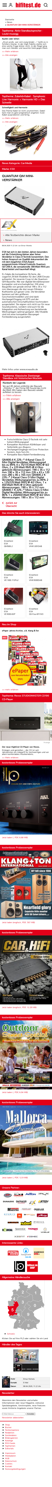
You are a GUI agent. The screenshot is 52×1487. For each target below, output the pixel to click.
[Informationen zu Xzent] (19, 1236)
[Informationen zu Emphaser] (21, 1202)
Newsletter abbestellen (13, 1417)
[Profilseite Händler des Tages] (26, 1360)
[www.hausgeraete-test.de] (26, 1257)
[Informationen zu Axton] (30, 1194)
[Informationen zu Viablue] (45, 1230)
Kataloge (9, 1440)
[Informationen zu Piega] (38, 1222)
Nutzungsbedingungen (15, 1469)
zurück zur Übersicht (11, 504)
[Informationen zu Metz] (42, 1216)
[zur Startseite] (28, 5)
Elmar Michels (29, 1379)
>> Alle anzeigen (9, 55)
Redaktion (9, 1432)
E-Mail (25, 1383)
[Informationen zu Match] (29, 1215)
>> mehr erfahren (10, 689)
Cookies (8, 1463)
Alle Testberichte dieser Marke (22, 235)
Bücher (8, 1427)
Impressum (10, 1453)
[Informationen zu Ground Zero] (26, 1209)
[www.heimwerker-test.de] (38, 1257)
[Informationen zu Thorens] (33, 1229)
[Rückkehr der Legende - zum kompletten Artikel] (26, 418)
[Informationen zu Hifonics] (9, 1215)
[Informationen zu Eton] (43, 1202)
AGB (7, 1458)
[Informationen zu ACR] (7, 1195)
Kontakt (8, 1466)
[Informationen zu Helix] (38, 1209)
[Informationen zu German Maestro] (13, 1210)
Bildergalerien (11, 1438)
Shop (7, 1424)
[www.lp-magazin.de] (19, 1271)
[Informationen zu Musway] (13, 1222)
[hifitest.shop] (32, 1271)
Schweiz (11, 1333)
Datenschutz (11, 1461)
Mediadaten (10, 1455)
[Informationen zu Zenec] (32, 1236)
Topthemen (10, 1446)
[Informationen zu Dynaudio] (8, 1201)
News (8, 240)
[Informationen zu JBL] (19, 1216)
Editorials (9, 1448)
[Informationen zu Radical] (7, 1230)
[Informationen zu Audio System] (18, 1195)
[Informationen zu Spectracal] (20, 1229)
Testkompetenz (12, 1430)
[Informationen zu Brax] (43, 1194)
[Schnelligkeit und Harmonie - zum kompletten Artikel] (26, 141)
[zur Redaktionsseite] (6, 1382)
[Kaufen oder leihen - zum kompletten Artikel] (26, 75)
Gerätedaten (11, 1435)
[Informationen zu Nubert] (26, 1223)
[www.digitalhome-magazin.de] (13, 1257)
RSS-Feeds (10, 1443)
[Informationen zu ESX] (32, 1203)
